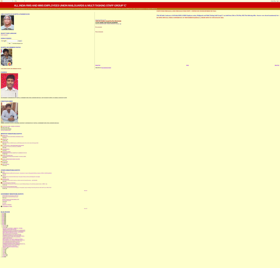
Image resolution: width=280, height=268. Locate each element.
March (4, 253)
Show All (85, 190)
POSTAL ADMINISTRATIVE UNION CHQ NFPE (11, 159)
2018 (3, 216)
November (5, 226)
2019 (3, 215)
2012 (3, 223)
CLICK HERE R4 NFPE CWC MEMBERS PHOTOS (11, 68)
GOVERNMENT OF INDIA (7, 206)
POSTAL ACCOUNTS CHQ (7, 155)
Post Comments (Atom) (106, 67)
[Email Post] (120, 23)
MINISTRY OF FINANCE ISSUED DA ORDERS (10, 246)
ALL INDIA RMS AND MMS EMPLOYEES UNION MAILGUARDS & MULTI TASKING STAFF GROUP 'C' (70, 5)
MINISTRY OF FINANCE (6, 204)
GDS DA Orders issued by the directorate (10, 233)
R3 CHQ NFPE (5, 161)
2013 (3, 222)
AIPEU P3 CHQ (5, 139)
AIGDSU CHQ (5, 135)
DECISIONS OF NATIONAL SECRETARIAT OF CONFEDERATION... (14, 231)
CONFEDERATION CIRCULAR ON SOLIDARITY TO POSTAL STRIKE (14, 156)
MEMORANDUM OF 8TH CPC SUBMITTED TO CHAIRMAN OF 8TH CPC (14, 152)
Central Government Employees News (9, 186)
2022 (3, 213)
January (4, 255)
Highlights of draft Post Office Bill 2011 (9, 229)
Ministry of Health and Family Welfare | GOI (10, 199)
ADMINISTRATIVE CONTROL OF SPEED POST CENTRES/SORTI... (14, 230)
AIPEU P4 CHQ (5, 141)
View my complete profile (6, 130)
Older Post (277, 65)
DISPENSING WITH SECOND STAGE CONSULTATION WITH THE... (14, 243)
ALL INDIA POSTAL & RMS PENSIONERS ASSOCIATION (13, 145)
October (4, 227)
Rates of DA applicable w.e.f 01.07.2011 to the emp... (12, 234)
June (4, 250)
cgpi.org (4, 175)
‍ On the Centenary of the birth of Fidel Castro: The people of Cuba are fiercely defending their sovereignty (21, 176)
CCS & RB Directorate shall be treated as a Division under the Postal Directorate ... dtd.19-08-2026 (19, 180)
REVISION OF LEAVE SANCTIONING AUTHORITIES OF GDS (12, 136)
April (4, 252)
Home (187, 65)
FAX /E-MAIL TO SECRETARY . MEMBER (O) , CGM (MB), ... (13, 228)
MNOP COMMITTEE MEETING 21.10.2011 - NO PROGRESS (13, 232)
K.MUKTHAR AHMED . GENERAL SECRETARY (107, 23)
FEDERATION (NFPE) (6, 151)
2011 (3, 224)
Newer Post (97, 65)
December (5, 225)
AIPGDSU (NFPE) (5, 179)
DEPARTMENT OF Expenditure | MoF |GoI (10, 195)
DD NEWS (4, 203)
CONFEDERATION (5, 149)
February (4, 254)
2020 (3, 214)
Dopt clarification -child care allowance (10, 245)
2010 (3, 256)
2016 (3, 218)
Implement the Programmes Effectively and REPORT (11, 146)
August (4, 248)
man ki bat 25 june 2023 (6, 200)
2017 (3, 217)
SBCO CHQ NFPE (5, 164)
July (4, 249)
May (4, 251)
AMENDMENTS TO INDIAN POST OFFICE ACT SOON (12, 235)
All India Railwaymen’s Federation (8, 182)
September (5, 247)
